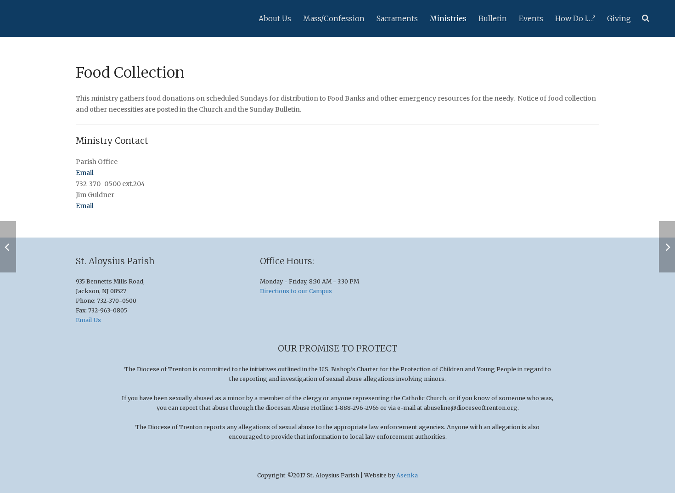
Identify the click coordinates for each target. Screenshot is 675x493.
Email (85, 173)
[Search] (645, 18)
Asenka (407, 475)
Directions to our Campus (296, 291)
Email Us (88, 320)
